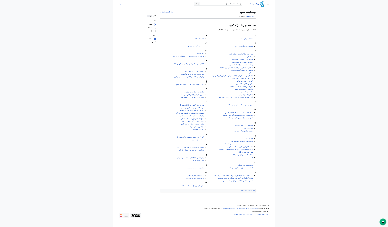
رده (254, 190)
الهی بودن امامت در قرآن (245, 81)
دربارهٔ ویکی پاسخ (251, 214)
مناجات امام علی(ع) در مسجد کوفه (193, 121)
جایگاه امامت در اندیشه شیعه (244, 125)
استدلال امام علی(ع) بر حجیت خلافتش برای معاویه (236, 67)
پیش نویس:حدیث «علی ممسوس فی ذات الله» (238, 144)
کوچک (151, 25)
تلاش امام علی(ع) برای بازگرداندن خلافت (240, 118)
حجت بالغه (249, 138)
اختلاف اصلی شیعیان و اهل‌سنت (242, 59)
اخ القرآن (250, 57)
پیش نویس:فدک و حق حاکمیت (194, 92)
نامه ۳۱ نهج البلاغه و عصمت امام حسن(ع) (190, 137)
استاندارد (150, 28)
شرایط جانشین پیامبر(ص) (196, 46)
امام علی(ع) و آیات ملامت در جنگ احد (241, 86)
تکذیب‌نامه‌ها (242, 214)
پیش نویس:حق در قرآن (245, 152)
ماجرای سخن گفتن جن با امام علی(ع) (192, 105)
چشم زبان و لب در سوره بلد (195, 168)
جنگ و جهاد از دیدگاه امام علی (243, 131)
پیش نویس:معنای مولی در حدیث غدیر (192, 116)
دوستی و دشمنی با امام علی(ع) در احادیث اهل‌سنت (236, 181)
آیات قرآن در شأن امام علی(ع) (243, 46)
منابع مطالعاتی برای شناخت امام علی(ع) (191, 119)
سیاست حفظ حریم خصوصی (262, 214)
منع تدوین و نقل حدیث (197, 127)
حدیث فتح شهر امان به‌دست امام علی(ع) (240, 147)
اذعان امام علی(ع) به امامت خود (242, 62)
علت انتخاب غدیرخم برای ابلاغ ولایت (192, 74)
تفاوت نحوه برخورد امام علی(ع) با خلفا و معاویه (238, 115)
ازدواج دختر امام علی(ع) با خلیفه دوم (241, 65)
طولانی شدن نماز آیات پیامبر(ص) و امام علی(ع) (189, 64)
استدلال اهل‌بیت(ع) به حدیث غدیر (242, 70)
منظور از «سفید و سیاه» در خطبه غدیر (192, 124)
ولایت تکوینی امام (198, 160)
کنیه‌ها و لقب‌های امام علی (195, 175)
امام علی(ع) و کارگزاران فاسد (244, 89)
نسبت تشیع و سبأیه (198, 140)
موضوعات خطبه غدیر (197, 129)
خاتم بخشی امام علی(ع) (245, 165)
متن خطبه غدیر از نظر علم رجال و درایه (192, 108)
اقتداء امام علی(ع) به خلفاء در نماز (242, 78)
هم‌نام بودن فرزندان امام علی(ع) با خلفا (191, 150)
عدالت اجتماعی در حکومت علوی (194, 71)
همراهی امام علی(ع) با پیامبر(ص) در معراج (190, 147)
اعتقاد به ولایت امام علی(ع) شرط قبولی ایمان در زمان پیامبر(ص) (232, 76)
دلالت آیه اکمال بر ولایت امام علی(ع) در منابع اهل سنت (235, 178)
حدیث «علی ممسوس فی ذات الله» (242, 141)
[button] (268, 4)
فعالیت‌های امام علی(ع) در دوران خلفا (192, 97)
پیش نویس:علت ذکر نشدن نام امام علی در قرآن (189, 77)
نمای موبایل (235, 214)
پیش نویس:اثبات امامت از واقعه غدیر (241, 54)
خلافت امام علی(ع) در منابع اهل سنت (241, 168)
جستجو (197, 4)
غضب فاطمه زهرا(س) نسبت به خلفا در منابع (190, 84)
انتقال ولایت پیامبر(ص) (245, 94)
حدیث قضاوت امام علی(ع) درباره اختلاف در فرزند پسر (236, 149)
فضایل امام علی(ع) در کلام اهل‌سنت (192, 95)
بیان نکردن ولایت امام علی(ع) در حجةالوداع (239, 105)
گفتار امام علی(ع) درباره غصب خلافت (192, 186)
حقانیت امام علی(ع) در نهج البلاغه (242, 155)
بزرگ (151, 31)
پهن (152, 42)
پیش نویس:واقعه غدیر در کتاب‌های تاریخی (190, 157)
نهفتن (149, 16)
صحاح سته (200, 53)
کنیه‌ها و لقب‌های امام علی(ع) (194, 178)
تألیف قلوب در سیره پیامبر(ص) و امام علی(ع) (238, 112)
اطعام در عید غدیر (247, 73)
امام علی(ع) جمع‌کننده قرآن (244, 84)
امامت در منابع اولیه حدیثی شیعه (242, 92)
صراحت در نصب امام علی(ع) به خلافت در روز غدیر (188, 56)
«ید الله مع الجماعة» (246, 39)
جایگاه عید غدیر (248, 128)
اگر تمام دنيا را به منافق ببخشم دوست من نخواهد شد (236, 97)
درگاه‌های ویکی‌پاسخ (246, 190)
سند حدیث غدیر (199, 38)
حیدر (251, 157)
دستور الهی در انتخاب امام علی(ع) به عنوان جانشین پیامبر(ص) (233, 175)
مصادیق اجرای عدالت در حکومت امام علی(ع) (190, 113)
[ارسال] (383, 222)
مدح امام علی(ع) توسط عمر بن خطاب (192, 110)
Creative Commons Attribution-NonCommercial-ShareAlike (240, 208)
